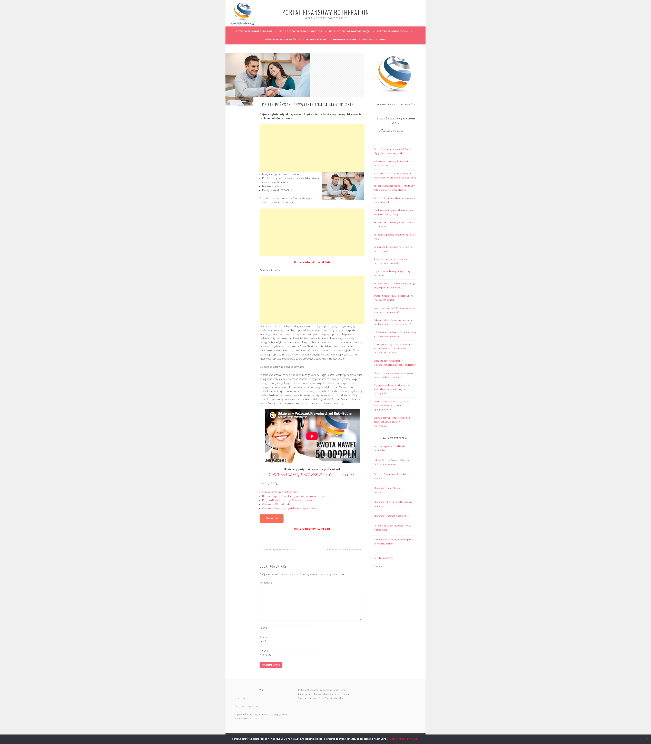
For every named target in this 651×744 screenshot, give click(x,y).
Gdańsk (336, 689)
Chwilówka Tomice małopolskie (279, 492)
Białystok (302, 689)
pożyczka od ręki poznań (247, 706)
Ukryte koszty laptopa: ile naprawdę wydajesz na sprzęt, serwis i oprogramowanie (391, 405)
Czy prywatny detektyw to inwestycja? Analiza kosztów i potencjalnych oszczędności (392, 389)
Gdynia (343, 689)
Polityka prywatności (409, 738)
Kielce (311, 693)
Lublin (325, 693)
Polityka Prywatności (384, 557)
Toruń (321, 698)
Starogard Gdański (314, 39)
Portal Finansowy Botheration (325, 12)
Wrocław (339, 698)
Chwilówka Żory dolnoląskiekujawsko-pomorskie (289, 508)
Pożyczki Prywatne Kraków (280, 39)
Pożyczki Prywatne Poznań (392, 31)
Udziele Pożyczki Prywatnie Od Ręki (349, 31)
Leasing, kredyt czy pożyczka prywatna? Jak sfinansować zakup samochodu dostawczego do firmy (393, 348)
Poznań (337, 693)
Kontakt (368, 39)
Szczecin (313, 698)
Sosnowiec (303, 698)
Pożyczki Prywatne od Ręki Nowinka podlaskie (287, 500)
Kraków (318, 693)
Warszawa (330, 698)
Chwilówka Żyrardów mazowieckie (344, 550)
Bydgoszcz (312, 689)
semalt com (240, 698)
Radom (345, 693)
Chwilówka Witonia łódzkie (276, 504)
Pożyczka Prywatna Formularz (254, 31)
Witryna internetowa (265, 652)
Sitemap (378, 566)
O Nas (383, 39)
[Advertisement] (312, 148)
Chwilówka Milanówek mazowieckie (391, 515)
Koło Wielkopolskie (344, 39)
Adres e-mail (264, 639)
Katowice (302, 693)
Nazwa (264, 627)
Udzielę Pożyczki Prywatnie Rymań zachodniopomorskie (293, 496)
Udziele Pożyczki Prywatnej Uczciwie (300, 31)
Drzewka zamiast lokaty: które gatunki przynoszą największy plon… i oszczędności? (392, 421)
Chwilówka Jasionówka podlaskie (278, 550)
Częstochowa (325, 689)
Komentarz (265, 584)
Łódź (330, 693)
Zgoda (393, 738)
